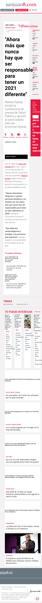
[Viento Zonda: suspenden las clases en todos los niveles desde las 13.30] (18, 327)
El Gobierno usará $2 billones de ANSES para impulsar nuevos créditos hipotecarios (22, 560)
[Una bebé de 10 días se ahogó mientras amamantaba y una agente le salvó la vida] (8, 329)
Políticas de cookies (7, 589)
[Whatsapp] (25, 134)
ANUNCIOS (9, 555)
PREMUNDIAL (10, 523)
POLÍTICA (36, 55)
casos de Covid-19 (22, 304)
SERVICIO (28, 330)
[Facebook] (5, 134)
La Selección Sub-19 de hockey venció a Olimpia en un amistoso (22, 527)
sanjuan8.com (5, 593)
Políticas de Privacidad (20, 587)
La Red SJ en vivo (7, 10)
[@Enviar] (18, 134)
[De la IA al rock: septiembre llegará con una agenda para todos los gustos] (12, 278)
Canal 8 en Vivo (22, 10)
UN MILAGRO (10, 331)
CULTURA (9, 456)
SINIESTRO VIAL (36, 31)
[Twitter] (12, 134)
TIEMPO (35, 43)
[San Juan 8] (6, 575)
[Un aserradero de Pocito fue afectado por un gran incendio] (12, 260)
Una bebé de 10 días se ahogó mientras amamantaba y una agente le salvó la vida (11, 347)
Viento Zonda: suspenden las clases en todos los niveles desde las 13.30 (20, 344)
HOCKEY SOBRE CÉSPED (13, 424)
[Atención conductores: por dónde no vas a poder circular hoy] (27, 328)
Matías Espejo (8, 304)
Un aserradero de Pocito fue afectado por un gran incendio (16, 268)
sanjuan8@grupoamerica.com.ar (9, 597)
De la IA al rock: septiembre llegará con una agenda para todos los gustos (16, 285)
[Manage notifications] (37, 598)
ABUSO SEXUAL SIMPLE (35, 69)
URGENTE (36, 82)
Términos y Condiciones (7, 587)
